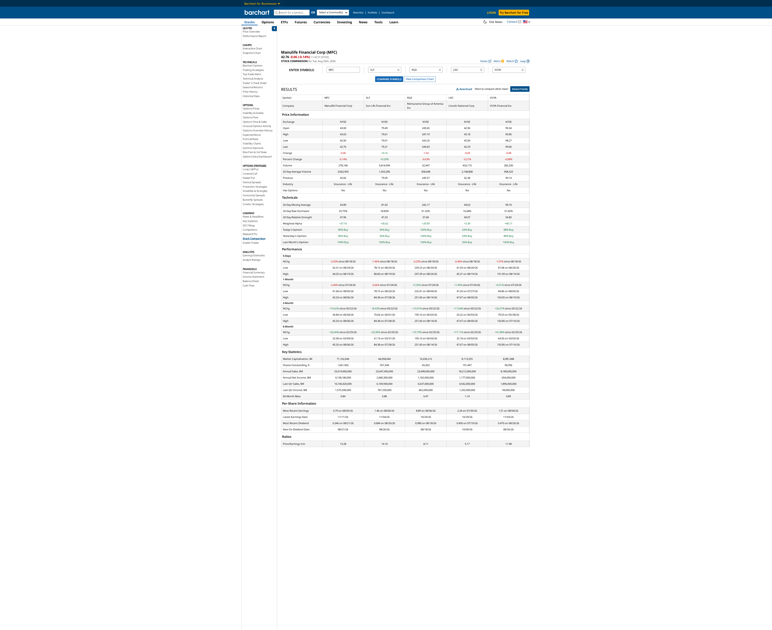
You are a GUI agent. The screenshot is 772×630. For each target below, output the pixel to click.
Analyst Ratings (252, 260)
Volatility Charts (252, 143)
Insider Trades (251, 242)
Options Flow (250, 117)
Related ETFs (250, 234)
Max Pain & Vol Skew (255, 152)
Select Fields (520, 89)
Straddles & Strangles (255, 191)
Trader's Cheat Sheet (255, 83)
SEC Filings (249, 225)
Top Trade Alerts (252, 74)
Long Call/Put (250, 169)
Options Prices (251, 108)
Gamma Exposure (253, 148)
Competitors (250, 229)
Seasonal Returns (253, 87)
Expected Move (252, 135)
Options (268, 22)
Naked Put (249, 178)
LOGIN (491, 12)
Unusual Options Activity (257, 126)
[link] (525, 61)
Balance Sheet (251, 281)
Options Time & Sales (255, 122)
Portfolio (372, 12)
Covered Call (250, 173)
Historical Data (251, 96)
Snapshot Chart (252, 53)
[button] (527, 22)
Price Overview (251, 31)
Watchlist (358, 12)
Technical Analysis (253, 78)
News (363, 22)
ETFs (284, 22)
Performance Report (254, 36)
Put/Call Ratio (250, 139)
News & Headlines (253, 216)
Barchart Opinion (253, 65)
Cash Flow (248, 285)
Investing (344, 22)
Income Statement (253, 276)
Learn (393, 22)
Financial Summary (254, 272)
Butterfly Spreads (253, 199)
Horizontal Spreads (254, 195)
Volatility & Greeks (253, 113)
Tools (378, 22)
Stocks (249, 22)
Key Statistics (250, 221)
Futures (301, 22)
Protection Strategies (255, 186)
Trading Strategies (253, 70)
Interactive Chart (252, 48)
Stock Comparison (254, 238)
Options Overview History (258, 130)
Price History (250, 91)
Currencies (322, 22)
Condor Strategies (253, 204)
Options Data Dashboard (257, 156)
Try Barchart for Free (514, 12)
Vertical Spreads (252, 182)
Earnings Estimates (254, 255)
